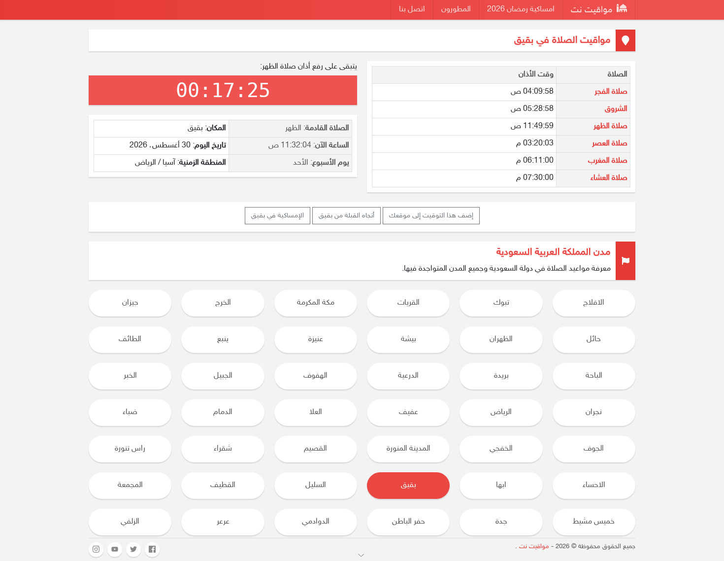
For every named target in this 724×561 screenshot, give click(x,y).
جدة (501, 521)
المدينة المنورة (408, 449)
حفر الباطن (408, 521)
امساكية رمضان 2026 (521, 9)
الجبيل (223, 376)
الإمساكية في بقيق (277, 215)
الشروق (616, 109)
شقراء (223, 449)
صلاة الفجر (610, 92)
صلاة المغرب (607, 161)
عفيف (408, 412)
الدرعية (408, 376)
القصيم (315, 449)
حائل (594, 339)
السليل (315, 485)
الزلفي (130, 521)
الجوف (594, 449)
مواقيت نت (593, 10)
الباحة (594, 376)
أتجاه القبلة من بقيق (346, 215)
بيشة (408, 339)
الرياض (501, 412)
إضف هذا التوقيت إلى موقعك (431, 215)
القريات (408, 303)
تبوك (501, 303)
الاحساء (594, 485)
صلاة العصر (609, 143)
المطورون (456, 9)
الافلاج (593, 303)
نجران (594, 412)
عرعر (223, 521)
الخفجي (501, 449)
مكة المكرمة (315, 303)
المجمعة (130, 485)
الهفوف (315, 376)
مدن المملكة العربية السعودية (553, 252)
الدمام (222, 412)
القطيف (222, 485)
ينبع (223, 339)
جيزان (130, 303)
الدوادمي (315, 521)
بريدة (501, 376)
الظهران (501, 339)
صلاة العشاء (609, 178)
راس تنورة (130, 449)
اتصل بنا (412, 9)
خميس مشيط (594, 521)
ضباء (130, 412)
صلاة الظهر (610, 126)
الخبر (130, 376)
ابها (501, 485)
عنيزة (315, 339)
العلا (315, 412)
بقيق (408, 485)
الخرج (223, 303)
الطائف (130, 339)
